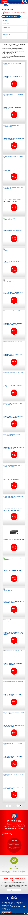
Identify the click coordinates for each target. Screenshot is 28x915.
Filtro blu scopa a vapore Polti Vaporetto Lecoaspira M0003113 (14, 448)
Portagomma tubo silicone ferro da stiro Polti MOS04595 (13, 108)
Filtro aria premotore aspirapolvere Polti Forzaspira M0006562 (14, 139)
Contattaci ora (4, 2)
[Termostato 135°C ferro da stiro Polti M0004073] (14, 377)
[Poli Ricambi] (6, 5)
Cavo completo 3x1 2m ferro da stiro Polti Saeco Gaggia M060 (14, 787)
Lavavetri (5, 31)
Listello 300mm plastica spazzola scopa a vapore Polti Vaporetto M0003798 (14, 293)
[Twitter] (16, 898)
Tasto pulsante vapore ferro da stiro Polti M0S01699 (13, 262)
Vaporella (5, 38)
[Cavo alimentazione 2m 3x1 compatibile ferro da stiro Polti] (14, 748)
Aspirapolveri (6, 20)
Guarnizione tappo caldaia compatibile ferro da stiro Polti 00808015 (13, 324)
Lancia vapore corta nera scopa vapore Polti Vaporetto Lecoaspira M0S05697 (13, 509)
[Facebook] (7, 898)
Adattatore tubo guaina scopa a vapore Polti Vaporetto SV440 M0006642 (13, 478)
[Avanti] (18, 806)
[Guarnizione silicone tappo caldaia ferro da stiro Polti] (14, 161)
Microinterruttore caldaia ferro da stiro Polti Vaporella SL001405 (14, 602)
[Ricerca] (23, 1)
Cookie (4, 908)
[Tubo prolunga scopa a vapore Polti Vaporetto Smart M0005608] (14, 563)
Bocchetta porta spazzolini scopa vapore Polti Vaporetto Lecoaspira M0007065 (14, 540)
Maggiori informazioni (14, 890)
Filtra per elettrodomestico (10, 16)
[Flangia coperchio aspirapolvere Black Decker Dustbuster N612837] (14, 192)
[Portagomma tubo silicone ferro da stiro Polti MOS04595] (14, 99)
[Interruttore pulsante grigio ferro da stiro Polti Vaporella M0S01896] (14, 223)
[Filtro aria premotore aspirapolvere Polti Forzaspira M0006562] (14, 130)
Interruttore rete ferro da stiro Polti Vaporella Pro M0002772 (13, 664)
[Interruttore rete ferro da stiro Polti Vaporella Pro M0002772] (14, 655)
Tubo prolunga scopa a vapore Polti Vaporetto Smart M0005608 (12, 571)
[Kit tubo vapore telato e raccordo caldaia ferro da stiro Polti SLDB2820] (14, 717)
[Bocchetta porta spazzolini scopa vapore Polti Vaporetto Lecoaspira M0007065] (14, 532)
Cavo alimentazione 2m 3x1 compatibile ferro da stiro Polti (13, 757)
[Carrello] (25, 2)
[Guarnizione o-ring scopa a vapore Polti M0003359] (14, 68)
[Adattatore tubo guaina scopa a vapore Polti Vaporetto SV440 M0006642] (14, 470)
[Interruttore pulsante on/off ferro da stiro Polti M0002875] (14, 686)
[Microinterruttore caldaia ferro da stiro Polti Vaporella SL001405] (14, 594)
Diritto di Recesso (6, 912)
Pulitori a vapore (6, 34)
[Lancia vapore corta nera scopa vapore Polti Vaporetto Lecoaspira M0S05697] (14, 501)
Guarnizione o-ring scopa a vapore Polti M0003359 (13, 77)
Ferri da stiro (6, 23)
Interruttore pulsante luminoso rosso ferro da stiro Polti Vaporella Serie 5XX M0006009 (13, 634)
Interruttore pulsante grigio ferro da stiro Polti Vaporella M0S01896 (13, 231)
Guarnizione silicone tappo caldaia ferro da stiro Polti (14, 169)
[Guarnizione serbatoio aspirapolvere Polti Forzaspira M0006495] (14, 346)
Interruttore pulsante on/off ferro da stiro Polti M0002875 (13, 695)
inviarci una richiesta (14, 846)
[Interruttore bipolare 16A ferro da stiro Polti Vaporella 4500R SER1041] (14, 408)
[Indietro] (10, 806)
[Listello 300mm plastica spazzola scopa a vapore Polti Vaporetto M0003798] (14, 285)
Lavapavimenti (6, 27)
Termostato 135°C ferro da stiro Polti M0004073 (13, 386)
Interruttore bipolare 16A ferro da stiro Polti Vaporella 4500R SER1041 (14, 417)
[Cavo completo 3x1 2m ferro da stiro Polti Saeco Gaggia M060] (14, 779)
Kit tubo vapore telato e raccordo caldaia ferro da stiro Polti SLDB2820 (14, 726)
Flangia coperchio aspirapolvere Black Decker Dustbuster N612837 (13, 200)
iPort (8, 909)
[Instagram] (12, 898)
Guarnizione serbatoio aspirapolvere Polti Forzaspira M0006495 (14, 355)
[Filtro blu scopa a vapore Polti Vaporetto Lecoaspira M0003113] (14, 439)
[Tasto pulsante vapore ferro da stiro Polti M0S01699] (14, 254)
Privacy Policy (22, 906)
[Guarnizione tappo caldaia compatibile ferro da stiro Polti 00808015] (14, 316)
